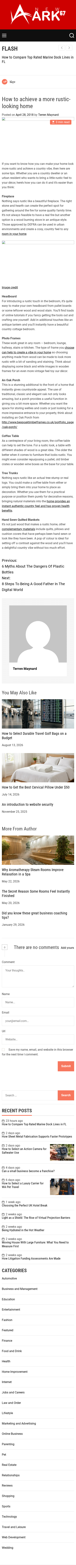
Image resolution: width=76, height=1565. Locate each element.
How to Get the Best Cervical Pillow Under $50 (36, 787)
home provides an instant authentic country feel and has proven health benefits (36, 506)
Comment (8, 962)
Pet (4, 1454)
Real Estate (9, 1465)
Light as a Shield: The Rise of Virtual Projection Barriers (36, 1217)
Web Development (13, 1537)
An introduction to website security (27, 804)
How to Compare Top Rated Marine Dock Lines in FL (34, 1124)
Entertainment (11, 1309)
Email (5, 1012)
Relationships (11, 1475)
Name (6, 994)
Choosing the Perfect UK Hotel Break (24, 1205)
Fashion (7, 1320)
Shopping (8, 1496)
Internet (7, 1382)
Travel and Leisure (14, 1527)
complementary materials (18, 529)
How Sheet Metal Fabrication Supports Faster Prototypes (37, 1136)
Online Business (12, 1433)
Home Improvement (14, 1371)
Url (3, 1031)
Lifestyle (7, 1413)
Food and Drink (12, 1351)
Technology (9, 1516)
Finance (7, 1340)
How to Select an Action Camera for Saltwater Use (24, 1150)
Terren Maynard (48, 115)
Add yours (67, 947)
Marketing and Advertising (19, 1423)
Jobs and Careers (13, 1392)
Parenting (8, 1444)
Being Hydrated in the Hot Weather (23, 1230)
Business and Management (19, 1289)
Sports (6, 1506)
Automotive (9, 1278)
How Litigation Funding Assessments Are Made (31, 1258)
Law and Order (11, 1403)
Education (8, 1299)
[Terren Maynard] (38, 634)
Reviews (7, 1485)
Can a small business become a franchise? (28, 1171)
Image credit (10, 287)
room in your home (14, 234)
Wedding (7, 1547)
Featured (7, 1330)
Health (6, 1361)
